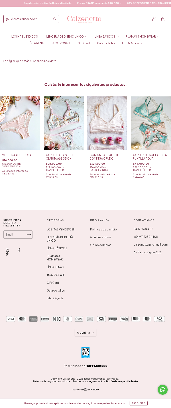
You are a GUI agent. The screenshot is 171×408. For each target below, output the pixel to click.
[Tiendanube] (86, 390)
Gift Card (84, 43)
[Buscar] (55, 19)
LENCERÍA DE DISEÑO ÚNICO (65, 36)
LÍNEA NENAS (36, 43)
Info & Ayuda (130, 43)
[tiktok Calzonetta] (7, 253)
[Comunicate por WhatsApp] (163, 390)
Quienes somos (101, 237)
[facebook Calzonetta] (19, 250)
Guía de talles (106, 43)
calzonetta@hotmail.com (151, 244)
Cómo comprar (100, 245)
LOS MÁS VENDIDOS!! (25, 36)
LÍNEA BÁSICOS (105, 36)
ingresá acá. (96, 381)
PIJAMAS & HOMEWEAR (141, 36)
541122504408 (143, 229)
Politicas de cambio (103, 229)
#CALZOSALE (62, 43)
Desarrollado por (75, 366)
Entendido (138, 403)
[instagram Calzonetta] (7, 250)
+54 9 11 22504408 (146, 236)
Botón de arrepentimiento (122, 381)
